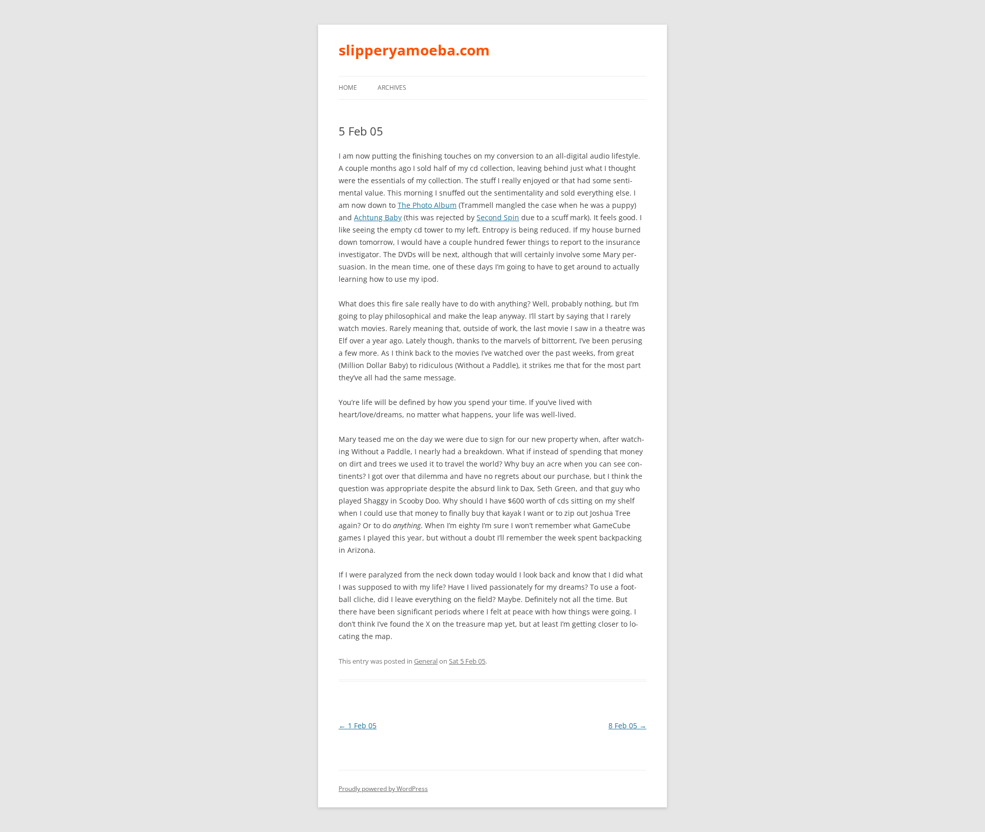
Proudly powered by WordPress (383, 788)
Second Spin (498, 217)
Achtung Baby (378, 217)
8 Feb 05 (627, 725)
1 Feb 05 (358, 725)
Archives (392, 87)
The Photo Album (427, 205)
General (426, 661)
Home (348, 87)
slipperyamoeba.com (414, 50)
